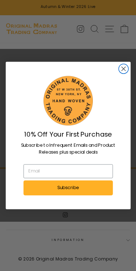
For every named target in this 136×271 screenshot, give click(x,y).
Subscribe (68, 187)
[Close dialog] (123, 69)
